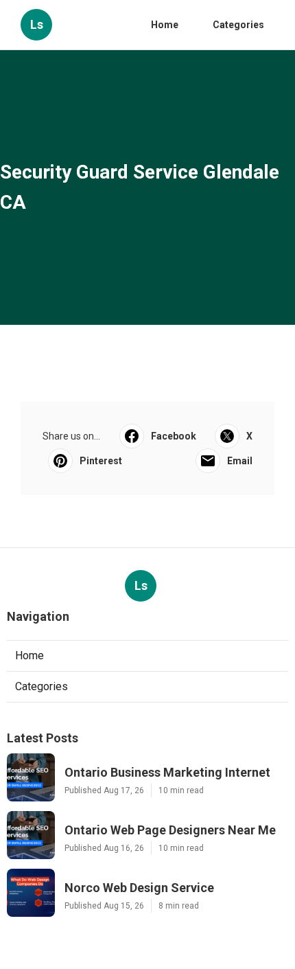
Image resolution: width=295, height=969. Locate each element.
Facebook (173, 436)
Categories (238, 24)
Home (164, 24)
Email (239, 460)
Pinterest (101, 460)
